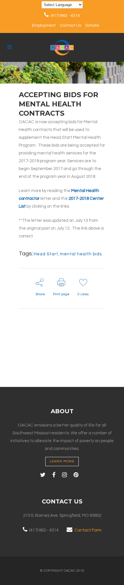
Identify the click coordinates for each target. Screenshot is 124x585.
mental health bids (81, 254)
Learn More (62, 461)
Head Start (46, 254)
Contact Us (70, 25)
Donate (92, 25)
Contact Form (88, 530)
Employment (44, 25)
